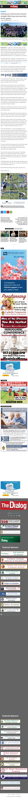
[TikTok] (14, 515)
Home (1, 9)
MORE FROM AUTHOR (18, 228)
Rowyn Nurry (14, 207)
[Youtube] (19, 515)
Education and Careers (22, 236)
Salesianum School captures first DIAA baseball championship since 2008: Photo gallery (7, 219)
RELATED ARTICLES (9, 228)
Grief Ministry (3, 236)
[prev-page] (13, 244)
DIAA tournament (4, 207)
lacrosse (9, 207)
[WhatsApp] (11, 212)
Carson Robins (20, 206)
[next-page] (14, 244)
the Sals (9, 63)
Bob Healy (5, 206)
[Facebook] (2, 212)
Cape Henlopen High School (12, 206)
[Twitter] (5, 212)
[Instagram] (11, 515)
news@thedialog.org (16, 513)
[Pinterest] (8, 212)
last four (19, 63)
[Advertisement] (14, 466)
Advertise (13, 794)
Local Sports (5, 9)
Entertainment (12, 236)
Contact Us (18, 794)
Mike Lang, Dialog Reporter (6, 20)
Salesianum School (21, 207)
